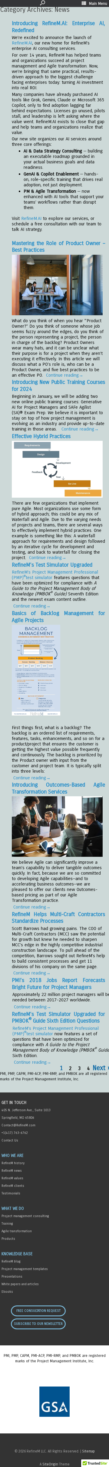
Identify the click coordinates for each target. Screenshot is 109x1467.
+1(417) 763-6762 (15, 1133)
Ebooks (7, 1292)
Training (7, 1224)
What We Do (13, 1208)
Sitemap (88, 1451)
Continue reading (64, 375)
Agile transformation (17, 1231)
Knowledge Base (17, 1253)
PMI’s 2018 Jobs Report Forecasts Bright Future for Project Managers (58, 984)
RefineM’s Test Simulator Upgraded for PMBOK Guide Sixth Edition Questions (58, 1017)
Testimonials (11, 1193)
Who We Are (12, 1155)
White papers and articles (20, 1284)
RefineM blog (11, 1261)
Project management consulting (25, 1216)
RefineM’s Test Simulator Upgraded (52, 565)
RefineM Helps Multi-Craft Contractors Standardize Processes (58, 918)
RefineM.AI (22, 43)
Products (8, 1239)
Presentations (12, 1277)
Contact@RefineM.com (18, 1125)
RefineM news (12, 1171)
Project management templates (25, 1269)
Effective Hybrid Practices (41, 436)
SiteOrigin (50, 1464)
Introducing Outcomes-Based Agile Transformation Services (58, 788)
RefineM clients (13, 1186)
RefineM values (12, 1178)
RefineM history (13, 1163)
